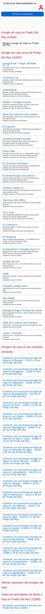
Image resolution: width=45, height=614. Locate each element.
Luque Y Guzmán (12, 333)
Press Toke (9, 151)
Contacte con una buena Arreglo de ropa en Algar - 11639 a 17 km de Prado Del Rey (22, 517)
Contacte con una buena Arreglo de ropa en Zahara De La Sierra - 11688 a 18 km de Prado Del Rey (22, 550)
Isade (6, 274)
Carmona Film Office (14, 200)
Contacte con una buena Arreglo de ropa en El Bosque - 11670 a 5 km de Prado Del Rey (22, 360)
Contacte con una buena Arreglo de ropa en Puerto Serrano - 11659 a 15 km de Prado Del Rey (22, 461)
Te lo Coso (8, 212)
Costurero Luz (10, 78)
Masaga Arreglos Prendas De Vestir (22, 310)
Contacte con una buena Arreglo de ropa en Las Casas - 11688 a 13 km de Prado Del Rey (22, 416)
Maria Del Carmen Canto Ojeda (20, 114)
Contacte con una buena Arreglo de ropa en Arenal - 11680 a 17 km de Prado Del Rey (22, 528)
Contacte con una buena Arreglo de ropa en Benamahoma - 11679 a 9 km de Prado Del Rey (22, 394)
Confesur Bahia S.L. (14, 188)
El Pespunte (9, 237)
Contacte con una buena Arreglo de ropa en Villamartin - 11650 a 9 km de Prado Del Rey (22, 382)
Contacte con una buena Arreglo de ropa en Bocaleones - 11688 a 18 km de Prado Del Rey (22, 539)
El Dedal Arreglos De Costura (19, 176)
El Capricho (9, 127)
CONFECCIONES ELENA (17, 139)
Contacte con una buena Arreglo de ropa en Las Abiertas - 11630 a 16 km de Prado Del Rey (22, 505)
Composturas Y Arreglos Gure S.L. (22, 249)
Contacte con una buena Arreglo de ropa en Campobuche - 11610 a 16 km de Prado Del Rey (22, 472)
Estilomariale (10, 90)
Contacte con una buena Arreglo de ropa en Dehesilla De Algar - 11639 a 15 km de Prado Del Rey (22, 449)
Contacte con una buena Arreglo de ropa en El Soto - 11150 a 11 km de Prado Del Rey (22, 405)
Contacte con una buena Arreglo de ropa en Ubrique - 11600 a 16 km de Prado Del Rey (22, 483)
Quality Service (11, 261)
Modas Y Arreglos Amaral (17, 102)
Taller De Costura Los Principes (20, 323)
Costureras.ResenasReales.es (19, 3)
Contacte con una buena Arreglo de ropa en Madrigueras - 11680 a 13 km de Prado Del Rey (22, 427)
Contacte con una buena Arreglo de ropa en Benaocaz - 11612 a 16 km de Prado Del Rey (22, 494)
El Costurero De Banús (15, 163)
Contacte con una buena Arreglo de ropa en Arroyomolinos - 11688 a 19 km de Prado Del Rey (22, 561)
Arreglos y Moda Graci (15, 286)
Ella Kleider (9, 298)
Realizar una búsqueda (23, 14)
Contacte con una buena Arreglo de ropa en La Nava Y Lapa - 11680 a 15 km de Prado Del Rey (22, 438)
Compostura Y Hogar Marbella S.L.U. (19, 64)
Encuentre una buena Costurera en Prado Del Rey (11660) (22, 606)
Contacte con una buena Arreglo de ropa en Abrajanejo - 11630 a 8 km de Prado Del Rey (22, 371)
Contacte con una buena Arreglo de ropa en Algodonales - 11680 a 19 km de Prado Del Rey (22, 573)
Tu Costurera (10, 225)
